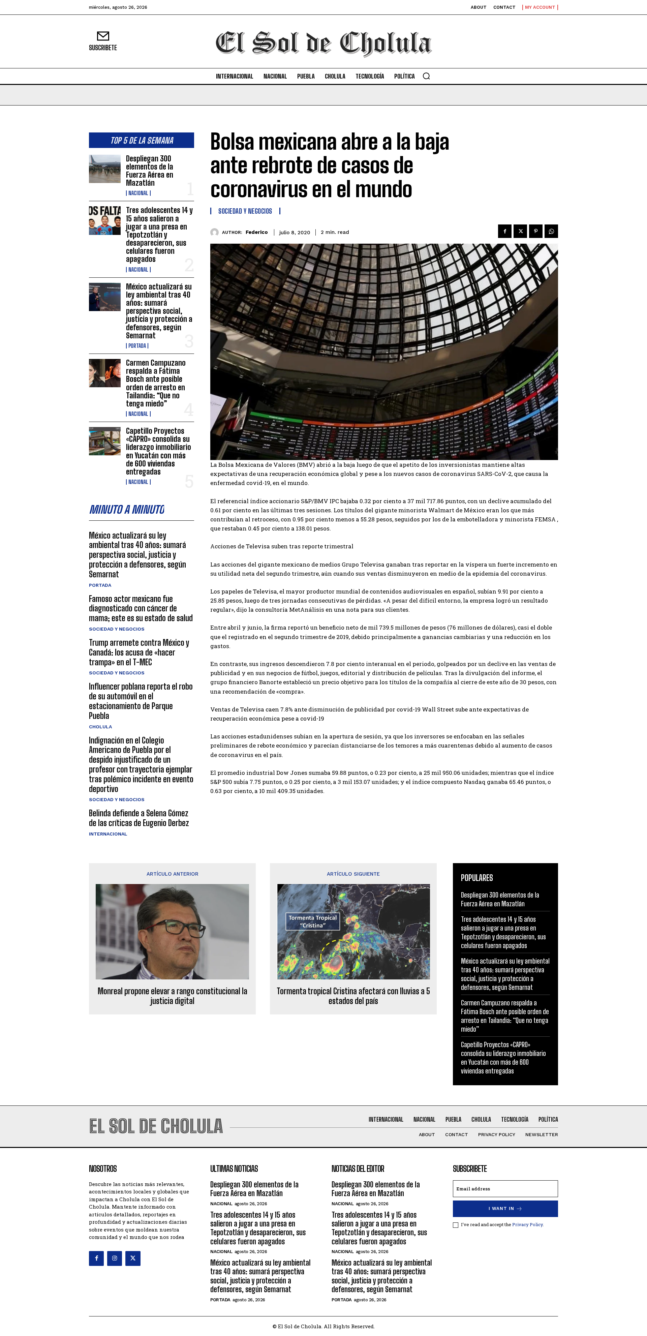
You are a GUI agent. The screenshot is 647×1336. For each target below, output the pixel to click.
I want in (501, 1208)
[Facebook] (505, 231)
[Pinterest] (536, 231)
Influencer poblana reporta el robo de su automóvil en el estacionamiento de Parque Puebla (141, 700)
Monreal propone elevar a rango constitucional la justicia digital (172, 996)
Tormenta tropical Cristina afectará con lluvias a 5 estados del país (353, 996)
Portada (137, 345)
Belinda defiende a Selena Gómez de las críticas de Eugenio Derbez (139, 818)
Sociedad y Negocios (117, 629)
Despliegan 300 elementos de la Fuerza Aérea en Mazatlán (149, 171)
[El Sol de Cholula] (323, 41)
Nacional (138, 193)
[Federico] (216, 232)
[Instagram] (114, 1258)
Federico (257, 232)
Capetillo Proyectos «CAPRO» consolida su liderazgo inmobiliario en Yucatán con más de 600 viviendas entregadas (158, 451)
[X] (520, 231)
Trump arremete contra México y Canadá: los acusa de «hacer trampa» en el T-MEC (139, 652)
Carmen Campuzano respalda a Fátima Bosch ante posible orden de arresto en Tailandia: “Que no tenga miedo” (156, 383)
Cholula (100, 726)
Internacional (108, 833)
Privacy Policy (527, 1224)
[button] (426, 76)
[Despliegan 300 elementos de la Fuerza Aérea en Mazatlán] (105, 169)
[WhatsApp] (551, 231)
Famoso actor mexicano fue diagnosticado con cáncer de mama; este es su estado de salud (141, 608)
